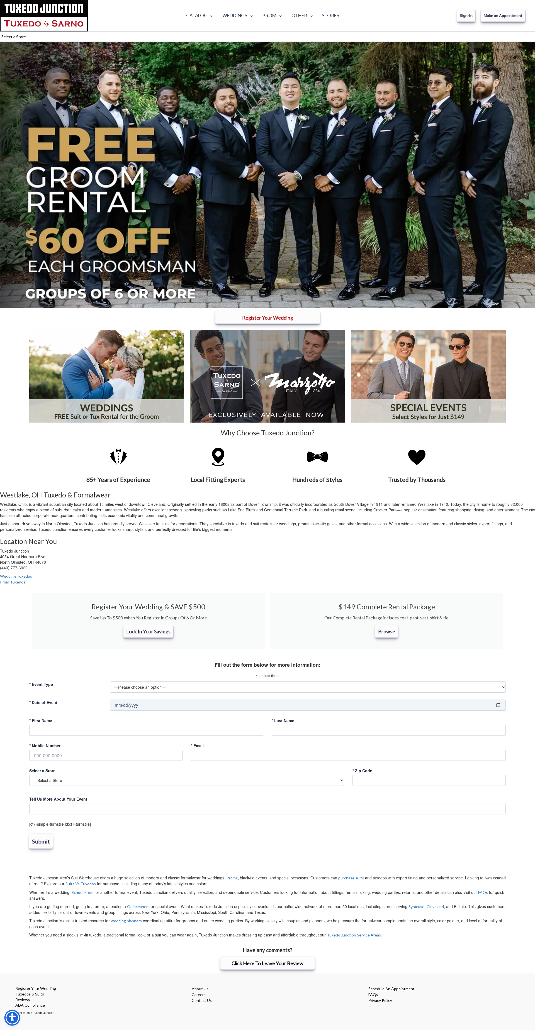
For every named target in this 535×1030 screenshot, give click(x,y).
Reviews (22, 999)
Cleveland (435, 906)
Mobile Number (44, 745)
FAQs (483, 892)
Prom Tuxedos (12, 582)
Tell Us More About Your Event (58, 799)
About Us (200, 988)
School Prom (82, 892)
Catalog (197, 15)
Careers (199, 994)
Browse (386, 631)
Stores (330, 15)
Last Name (283, 720)
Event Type (41, 684)
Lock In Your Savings (148, 631)
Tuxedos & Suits (29, 994)
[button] (210, 15)
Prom (269, 15)
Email (197, 745)
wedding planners (126, 920)
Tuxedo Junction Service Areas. (354, 935)
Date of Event (43, 702)
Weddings (234, 15)
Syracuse (416, 906)
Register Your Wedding (35, 988)
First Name (40, 720)
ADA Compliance (30, 1005)
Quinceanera (138, 906)
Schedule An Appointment (391, 988)
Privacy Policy (380, 1000)
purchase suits (351, 878)
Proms (232, 878)
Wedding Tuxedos (16, 576)
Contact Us (202, 1000)
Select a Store (42, 770)
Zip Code (362, 770)
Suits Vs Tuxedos (80, 883)
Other (299, 15)
